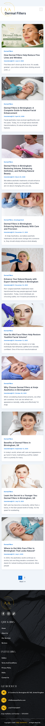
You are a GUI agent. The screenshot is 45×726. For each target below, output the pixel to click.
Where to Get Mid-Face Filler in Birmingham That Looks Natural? (19, 549)
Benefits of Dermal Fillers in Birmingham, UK (17, 443)
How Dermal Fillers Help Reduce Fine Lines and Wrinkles (22, 56)
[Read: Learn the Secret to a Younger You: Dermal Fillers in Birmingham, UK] (22, 476)
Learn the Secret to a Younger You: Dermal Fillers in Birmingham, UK (20, 496)
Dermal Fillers (8, 51)
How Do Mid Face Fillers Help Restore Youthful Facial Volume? (22, 335)
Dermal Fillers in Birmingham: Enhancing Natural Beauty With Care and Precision (21, 226)
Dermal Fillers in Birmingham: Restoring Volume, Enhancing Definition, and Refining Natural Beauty (19, 170)
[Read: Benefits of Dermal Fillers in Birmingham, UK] (22, 423)
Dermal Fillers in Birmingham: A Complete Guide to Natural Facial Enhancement (20, 110)
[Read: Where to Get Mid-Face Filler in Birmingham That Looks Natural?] (22, 529)
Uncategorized (19, 220)
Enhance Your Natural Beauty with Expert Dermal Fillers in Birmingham (21, 280)
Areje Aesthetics (21, 723)
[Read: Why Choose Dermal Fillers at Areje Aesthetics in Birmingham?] (22, 368)
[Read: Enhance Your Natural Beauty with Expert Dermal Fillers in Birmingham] (22, 260)
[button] (41, 9)
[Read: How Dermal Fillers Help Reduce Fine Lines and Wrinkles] (22, 36)
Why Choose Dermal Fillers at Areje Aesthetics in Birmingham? (21, 388)
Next (23, 582)
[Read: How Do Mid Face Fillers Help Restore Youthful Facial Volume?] (22, 315)
